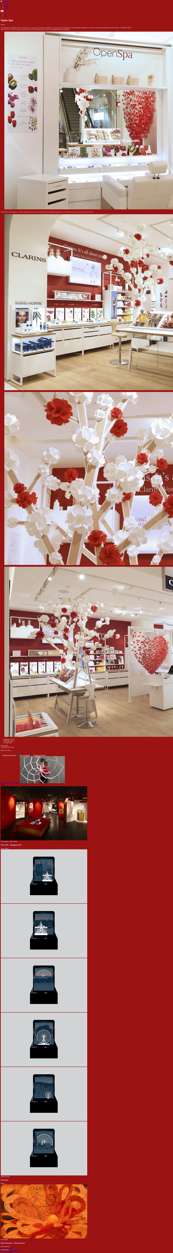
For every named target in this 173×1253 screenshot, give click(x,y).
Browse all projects (6, 1248)
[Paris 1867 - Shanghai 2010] (2, 785)
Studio (6, 6)
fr (4, 14)
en (2, 11)
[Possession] (4, 785)
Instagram (14, 1251)
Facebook (3, 1251)
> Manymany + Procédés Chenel (10, 782)
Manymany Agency (14, 1250)
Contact (6, 8)
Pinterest (9, 1251)
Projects (6, 4)
